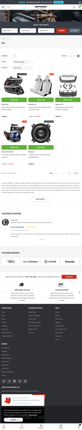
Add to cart (67, 100)
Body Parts (58, 336)
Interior (57, 312)
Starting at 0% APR (44, 2)
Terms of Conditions (34, 315)
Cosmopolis (5, 365)
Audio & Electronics (61, 329)
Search (61, 30)
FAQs (3, 315)
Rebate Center (32, 329)
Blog (3, 312)
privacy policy (32, 415)
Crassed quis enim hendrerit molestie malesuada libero (39, 156)
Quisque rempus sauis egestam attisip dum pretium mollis (39, 108)
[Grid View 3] (78, 56)
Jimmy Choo (5, 368)
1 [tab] (38, 239)
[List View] (71, 56)
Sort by (4, 67)
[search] (8, 7)
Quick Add (14, 100)
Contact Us (5, 329)
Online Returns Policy (34, 322)
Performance (59, 319)
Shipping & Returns (7, 336)
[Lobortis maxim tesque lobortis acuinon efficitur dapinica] (7, 400)
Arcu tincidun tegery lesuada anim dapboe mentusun (14, 156)
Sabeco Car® (59, 104)
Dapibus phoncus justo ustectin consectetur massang (64, 108)
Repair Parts (59, 332)
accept (13, 420)
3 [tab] (43, 239)
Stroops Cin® (32, 104)
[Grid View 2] (74, 56)
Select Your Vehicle (41, 25)
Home (3, 38)
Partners (30, 332)
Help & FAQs (32, 312)
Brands (4, 319)
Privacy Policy (32, 319)
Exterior (57, 315)
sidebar (5, 56)
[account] (74, 7)
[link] (14, 85)
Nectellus (4, 351)
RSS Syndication (7, 332)
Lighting (57, 322)
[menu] (3, 7)
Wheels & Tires (59, 326)
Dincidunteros (6, 348)
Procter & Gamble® (7, 151)
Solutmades (5, 355)
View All (4, 375)
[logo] (41, 7)
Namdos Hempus (7, 358)
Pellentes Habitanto (7, 372)
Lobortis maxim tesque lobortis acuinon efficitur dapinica (27, 400)
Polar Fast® (5, 104)
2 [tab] (41, 239)
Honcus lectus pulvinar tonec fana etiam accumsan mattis (13, 108)
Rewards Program (33, 326)
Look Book (5, 326)
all (9, 38)
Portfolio (4, 322)
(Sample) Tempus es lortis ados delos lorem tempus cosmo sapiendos (31, 222)
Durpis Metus (5, 361)
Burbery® (31, 151)
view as (64, 56)
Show (4, 62)
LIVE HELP (69, 277)
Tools (56, 339)
